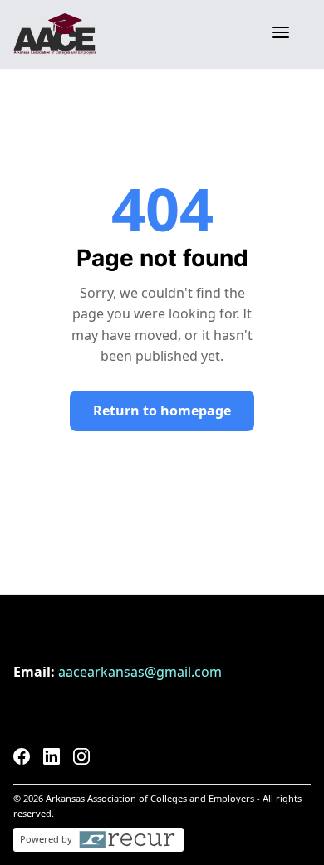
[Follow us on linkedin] (51, 759)
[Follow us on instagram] (81, 759)
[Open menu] (280, 34)
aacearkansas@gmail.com (140, 672)
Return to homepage (162, 410)
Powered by (46, 839)
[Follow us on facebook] (21, 759)
